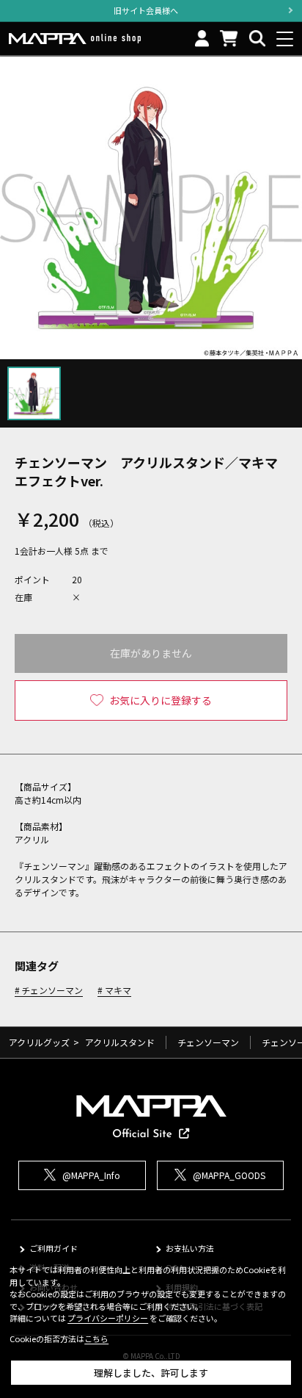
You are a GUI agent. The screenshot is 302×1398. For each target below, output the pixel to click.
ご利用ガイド (53, 1248)
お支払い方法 (190, 1248)
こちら (96, 1338)
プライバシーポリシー (107, 1318)
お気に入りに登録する (160, 700)
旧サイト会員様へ (146, 10)
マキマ (117, 990)
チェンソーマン (52, 990)
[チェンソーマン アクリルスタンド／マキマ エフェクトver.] (151, 208)
